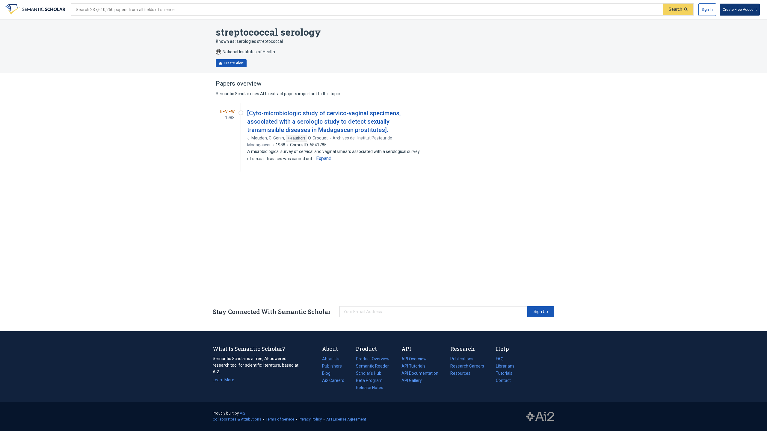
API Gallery (411, 380)
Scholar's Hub (368, 373)
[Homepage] (34, 9)
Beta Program (369, 380)
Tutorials (504, 373)
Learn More (223, 379)
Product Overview (372, 358)
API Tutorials (413, 366)
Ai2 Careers (333, 381)
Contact (503, 380)
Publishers (332, 366)
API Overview (414, 358)
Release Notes (369, 387)
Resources (460, 374)
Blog (328, 374)
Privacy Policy (310, 419)
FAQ (500, 358)
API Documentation (419, 374)
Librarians (505, 366)
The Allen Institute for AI (540, 416)
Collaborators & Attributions (237, 419)
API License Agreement (346, 419)
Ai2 (242, 413)
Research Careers (467, 367)
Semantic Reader (372, 366)
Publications (461, 359)
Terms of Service (280, 419)
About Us (330, 358)
